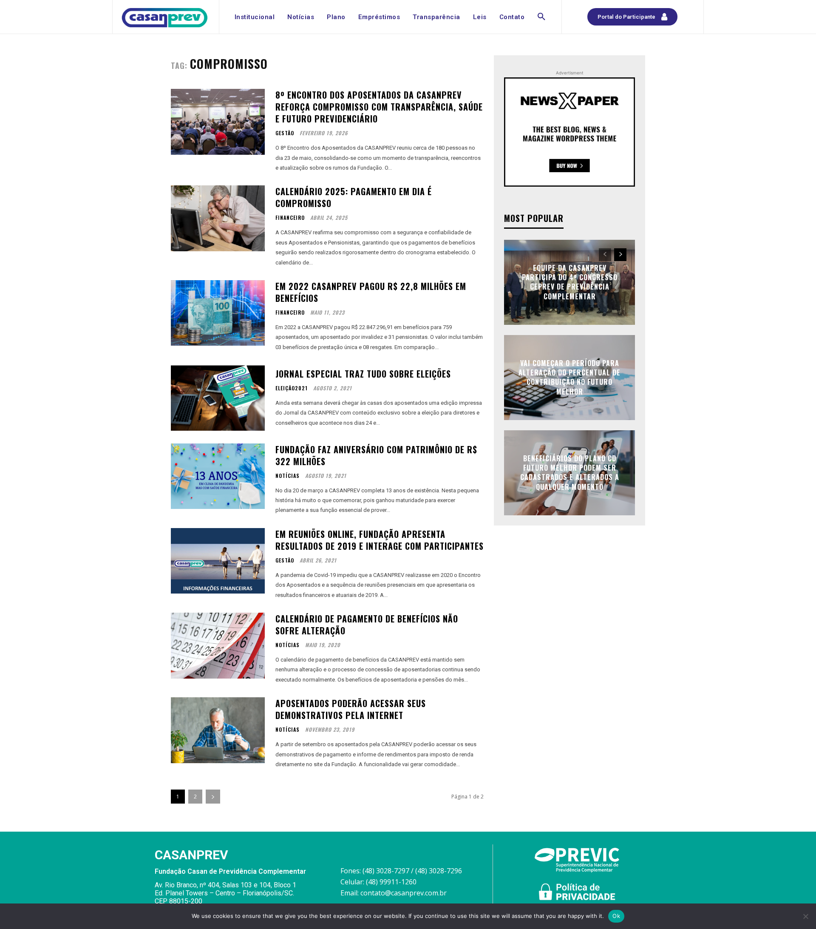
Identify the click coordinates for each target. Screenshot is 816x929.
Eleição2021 (291, 388)
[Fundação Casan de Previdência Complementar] (165, 17)
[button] (541, 17)
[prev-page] (605, 254)
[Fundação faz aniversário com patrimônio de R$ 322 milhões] (218, 476)
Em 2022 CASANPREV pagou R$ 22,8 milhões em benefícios (370, 292)
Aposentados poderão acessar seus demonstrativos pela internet (350, 709)
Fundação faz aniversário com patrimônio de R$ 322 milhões (376, 455)
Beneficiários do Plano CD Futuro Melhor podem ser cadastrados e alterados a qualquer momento (569, 472)
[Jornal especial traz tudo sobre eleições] (218, 398)
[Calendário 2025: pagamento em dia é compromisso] (218, 218)
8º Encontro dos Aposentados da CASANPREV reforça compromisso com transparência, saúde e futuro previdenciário (379, 106)
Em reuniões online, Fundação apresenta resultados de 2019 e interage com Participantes (379, 540)
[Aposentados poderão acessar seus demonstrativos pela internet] (218, 730)
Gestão (284, 133)
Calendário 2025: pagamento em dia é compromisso (353, 197)
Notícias (287, 475)
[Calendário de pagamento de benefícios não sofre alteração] (218, 646)
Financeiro (290, 217)
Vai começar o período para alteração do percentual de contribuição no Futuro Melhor (569, 377)
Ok (616, 915)
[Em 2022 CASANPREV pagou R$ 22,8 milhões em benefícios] (218, 313)
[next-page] (213, 797)
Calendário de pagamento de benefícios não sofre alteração (366, 624)
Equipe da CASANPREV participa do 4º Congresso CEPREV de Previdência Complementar (570, 282)
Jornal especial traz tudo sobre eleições (363, 373)
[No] (805, 916)
